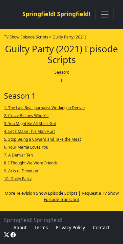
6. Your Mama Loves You (26, 147)
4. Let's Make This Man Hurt (29, 131)
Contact (101, 227)
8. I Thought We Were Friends (31, 163)
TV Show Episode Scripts (26, 37)
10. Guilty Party (17, 179)
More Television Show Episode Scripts (41, 193)
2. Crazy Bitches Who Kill (26, 115)
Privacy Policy (70, 227)
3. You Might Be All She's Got (30, 123)
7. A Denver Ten (18, 155)
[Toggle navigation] (104, 14)
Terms (41, 227)
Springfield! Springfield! (56, 14)
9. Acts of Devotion (21, 171)
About (20, 227)
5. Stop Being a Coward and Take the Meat (42, 139)
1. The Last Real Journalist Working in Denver (44, 107)
